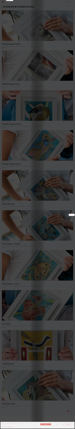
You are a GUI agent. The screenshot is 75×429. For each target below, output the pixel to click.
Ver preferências (68, 424)
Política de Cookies (4, 426)
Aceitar (46, 424)
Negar (57, 424)
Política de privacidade (10, 426)
